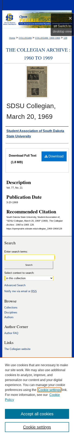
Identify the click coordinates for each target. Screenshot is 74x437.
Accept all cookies (37, 414)
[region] (37, 397)
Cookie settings (49, 390)
